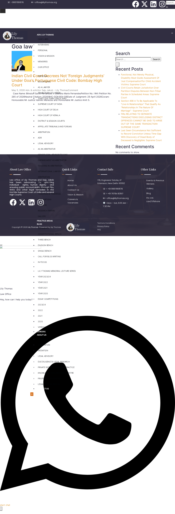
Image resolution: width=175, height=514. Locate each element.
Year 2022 (43, 282)
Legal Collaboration (49, 384)
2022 (40, 310)
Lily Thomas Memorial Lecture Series (57, 271)
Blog (39, 224)
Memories (43, 61)
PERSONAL (43, 50)
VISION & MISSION (46, 56)
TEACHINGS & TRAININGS (49, 194)
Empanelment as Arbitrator (52, 160)
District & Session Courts (51, 121)
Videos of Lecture (47, 327)
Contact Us (43, 388)
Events (40, 266)
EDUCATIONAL (44, 81)
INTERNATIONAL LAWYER (49, 171)
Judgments (43, 228)
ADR (40, 138)
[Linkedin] (153, 4)
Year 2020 (43, 293)
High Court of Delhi (48, 109)
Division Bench (45, 245)
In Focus (42, 262)
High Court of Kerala (49, 115)
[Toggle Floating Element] (1, 509)
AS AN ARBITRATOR (46, 149)
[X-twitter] (144, 4)
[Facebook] (135, 4)
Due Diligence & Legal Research (54, 361)
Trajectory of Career (49, 93)
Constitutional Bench (49, 234)
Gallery (42, 216)
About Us (41, 335)
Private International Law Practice (56, 367)
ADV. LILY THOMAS (45, 35)
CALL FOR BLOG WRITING (49, 256)
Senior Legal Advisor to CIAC (53, 154)
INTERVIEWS (43, 45)
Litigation (43, 339)
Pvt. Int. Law (44, 182)
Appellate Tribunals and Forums (55, 126)
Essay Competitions (48, 299)
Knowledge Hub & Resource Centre (56, 373)
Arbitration (44, 132)
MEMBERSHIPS (44, 188)
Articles (42, 205)
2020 (40, 321)
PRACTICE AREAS (44, 221)
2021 (40, 316)
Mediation (43, 350)
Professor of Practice (49, 378)
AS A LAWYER (44, 87)
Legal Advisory (45, 143)
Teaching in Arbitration (50, 166)
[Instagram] (162, 4)
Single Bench (44, 251)
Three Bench (44, 239)
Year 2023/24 (44, 276)
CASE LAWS (43, 39)
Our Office (43, 67)
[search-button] (167, 7)
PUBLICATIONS (44, 199)
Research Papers (46, 210)
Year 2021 (42, 288)
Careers (41, 331)
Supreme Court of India (50, 104)
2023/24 (42, 304)
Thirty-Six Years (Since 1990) (52, 98)
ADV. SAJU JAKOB (45, 71)
